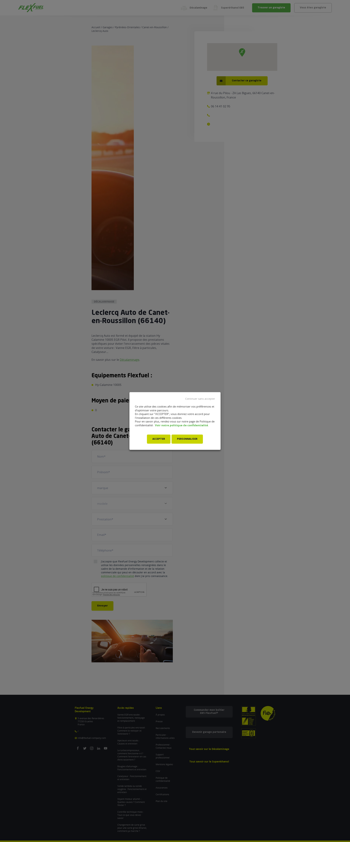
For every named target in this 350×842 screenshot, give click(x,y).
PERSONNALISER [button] (187, 439)
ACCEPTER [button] (158, 439)
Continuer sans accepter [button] (200, 399)
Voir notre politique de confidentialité (181, 425)
